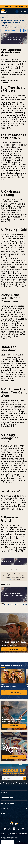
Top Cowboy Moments (8, 686)
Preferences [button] (21, 842)
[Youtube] (23, 828)
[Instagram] (14, 828)
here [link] (10, 837)
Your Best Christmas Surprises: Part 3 (14, 605)
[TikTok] (19, 828)
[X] (9, 828)
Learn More (21, 6)
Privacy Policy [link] (13, 836)
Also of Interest (7, 803)
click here (10, 579)
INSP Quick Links (7, 798)
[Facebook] (5, 828)
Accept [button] (7, 842)
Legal (3, 813)
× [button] (26, 831)
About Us (4, 808)
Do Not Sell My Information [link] (7, 838)
